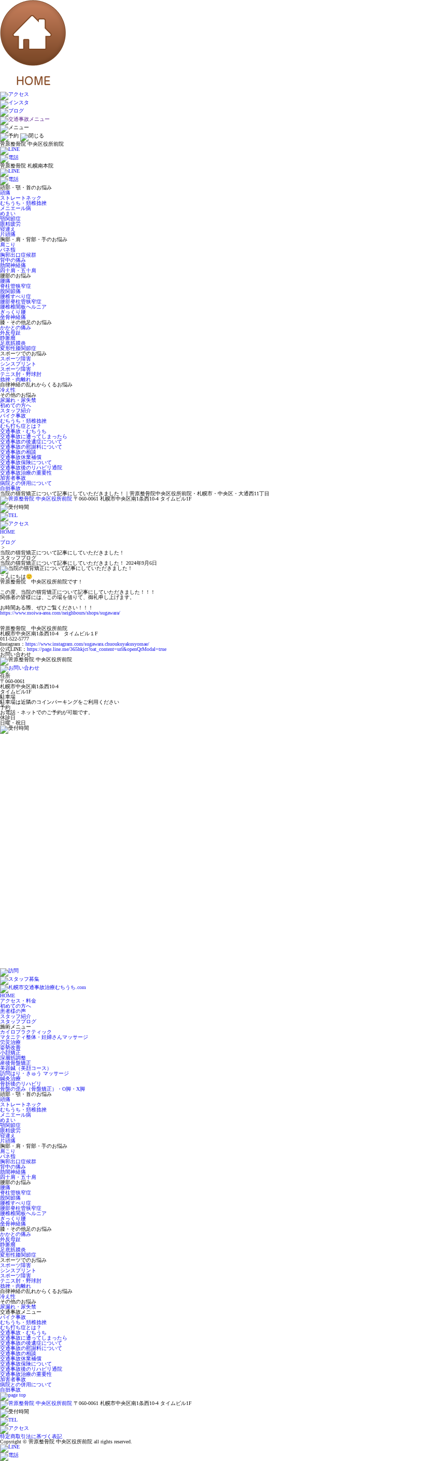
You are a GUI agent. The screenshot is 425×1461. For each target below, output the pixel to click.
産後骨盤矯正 (15, 1063)
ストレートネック (20, 198)
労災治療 (10, 1042)
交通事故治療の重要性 (26, 473)
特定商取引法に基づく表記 (31, 1436)
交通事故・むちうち (23, 431)
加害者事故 (13, 478)
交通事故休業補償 (20, 457)
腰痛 (5, 281)
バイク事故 (13, 416)
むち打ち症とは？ (20, 426)
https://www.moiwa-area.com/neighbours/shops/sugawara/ (60, 613)
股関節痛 (10, 291)
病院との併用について (26, 483)
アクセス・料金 (18, 1001)
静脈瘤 (8, 338)
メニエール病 (15, 208)
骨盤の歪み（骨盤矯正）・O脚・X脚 (42, 1089)
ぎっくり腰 (13, 312)
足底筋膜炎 (13, 343)
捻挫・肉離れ (15, 379)
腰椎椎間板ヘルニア (23, 307)
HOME (7, 532)
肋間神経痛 (13, 265)
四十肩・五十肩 (18, 270)
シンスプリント (18, 364)
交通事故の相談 (18, 452)
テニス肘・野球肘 (20, 374)
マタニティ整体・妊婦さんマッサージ (44, 1037)
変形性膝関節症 (18, 348)
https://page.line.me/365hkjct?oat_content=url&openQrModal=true (96, 649)
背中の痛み (13, 260)
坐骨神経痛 (13, 317)
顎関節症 (10, 218)
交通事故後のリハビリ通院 (31, 467)
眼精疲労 (10, 224)
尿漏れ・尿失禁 (18, 400)
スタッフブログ (18, 1021)
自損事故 (10, 488)
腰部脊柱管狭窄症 (20, 301)
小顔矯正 (10, 1052)
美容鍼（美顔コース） (26, 1068)
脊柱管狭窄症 (15, 286)
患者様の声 (13, 1011)
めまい (8, 213)
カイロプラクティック (26, 1032)
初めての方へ (15, 405)
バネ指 (8, 250)
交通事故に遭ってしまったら (33, 436)
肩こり (8, 244)
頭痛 (5, 193)
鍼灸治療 (10, 1078)
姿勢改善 (10, 1047)
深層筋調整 (13, 1058)
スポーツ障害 (15, 358)
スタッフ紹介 (15, 410)
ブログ (8, 542)
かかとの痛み (15, 327)
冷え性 (8, 390)
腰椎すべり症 (15, 296)
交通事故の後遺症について (31, 441)
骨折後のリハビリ (20, 1084)
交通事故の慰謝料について (31, 447)
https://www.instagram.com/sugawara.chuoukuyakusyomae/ (87, 644)
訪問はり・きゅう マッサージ (34, 1073)
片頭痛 (8, 234)
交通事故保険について (26, 462)
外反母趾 (10, 333)
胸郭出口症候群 (18, 255)
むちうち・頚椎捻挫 (23, 203)
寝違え (8, 229)
